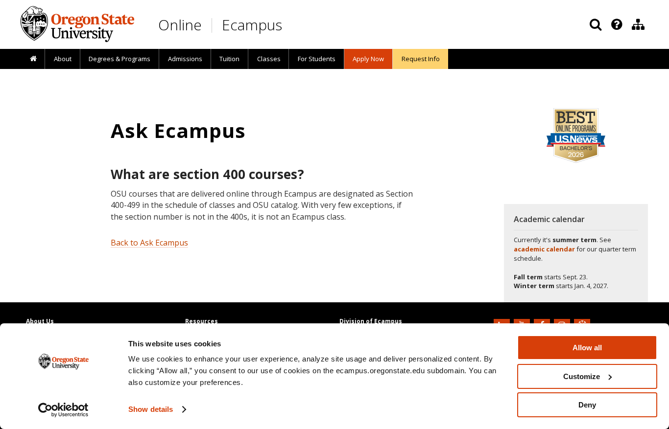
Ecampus (252, 25)
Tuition (229, 58)
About (63, 58)
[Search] (595, 24)
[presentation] (615, 24)
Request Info (421, 58)
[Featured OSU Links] (616, 24)
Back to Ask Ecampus (149, 242)
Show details (150, 409)
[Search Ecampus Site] (595, 24)
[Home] (33, 59)
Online (180, 25)
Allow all (587, 347)
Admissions (185, 58)
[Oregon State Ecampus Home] (213, 25)
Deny (587, 405)
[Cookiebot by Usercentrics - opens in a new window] (63, 410)
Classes (269, 58)
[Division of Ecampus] (638, 24)
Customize (581, 376)
